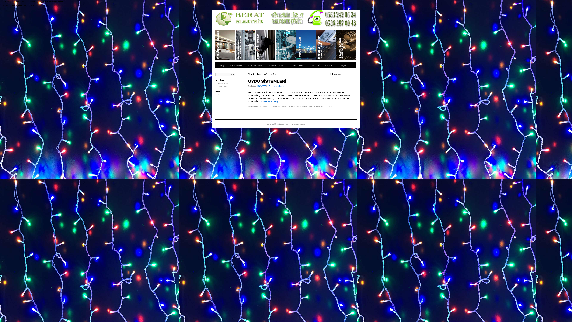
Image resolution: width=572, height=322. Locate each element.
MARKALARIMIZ (277, 65)
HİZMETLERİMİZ (255, 65)
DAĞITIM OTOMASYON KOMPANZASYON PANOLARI (246, 45)
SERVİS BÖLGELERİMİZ (320, 65)
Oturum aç (221, 95)
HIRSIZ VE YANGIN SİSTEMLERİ (266, 45)
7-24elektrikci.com (276, 86)
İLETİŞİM (342, 65)
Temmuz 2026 (223, 86)
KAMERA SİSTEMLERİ (286, 45)
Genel (258, 106)
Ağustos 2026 (223, 83)
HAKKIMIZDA (235, 65)
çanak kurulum (275, 106)
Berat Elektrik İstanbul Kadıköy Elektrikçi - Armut (286, 124)
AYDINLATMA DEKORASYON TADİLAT (225, 45)
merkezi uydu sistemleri (291, 106)
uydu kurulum (307, 106)
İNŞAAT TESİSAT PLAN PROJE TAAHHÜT (346, 45)
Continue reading (270, 101)
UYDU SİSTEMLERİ (306, 45)
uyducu (317, 106)
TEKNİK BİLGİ (297, 65)
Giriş (222, 65)
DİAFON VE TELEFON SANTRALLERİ (326, 45)
